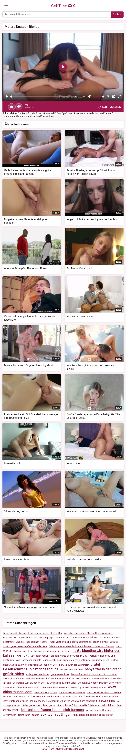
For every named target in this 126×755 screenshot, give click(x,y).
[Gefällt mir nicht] (18, 106)
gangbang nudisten (60, 674)
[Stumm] (89, 96)
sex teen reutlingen (56, 714)
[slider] (40, 96)
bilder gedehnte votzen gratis (38, 705)
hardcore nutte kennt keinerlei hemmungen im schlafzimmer (42, 651)
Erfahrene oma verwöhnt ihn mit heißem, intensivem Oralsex (81, 646)
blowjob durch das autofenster (74, 665)
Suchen (117, 14)
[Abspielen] (6, 96)
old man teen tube (44, 669)
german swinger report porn (93, 687)
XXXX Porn (48, 749)
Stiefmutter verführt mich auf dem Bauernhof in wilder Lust (45, 696)
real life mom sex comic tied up (84, 559)
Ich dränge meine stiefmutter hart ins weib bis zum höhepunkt (63, 701)
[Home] (63, 6)
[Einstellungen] (108, 96)
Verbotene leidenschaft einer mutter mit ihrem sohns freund (58, 678)
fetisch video (74, 463)
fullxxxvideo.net (75, 749)
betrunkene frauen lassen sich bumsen (52, 710)
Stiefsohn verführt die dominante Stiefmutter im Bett (59, 655)
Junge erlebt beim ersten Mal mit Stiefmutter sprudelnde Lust (76, 660)
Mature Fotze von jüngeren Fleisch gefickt (28, 365)
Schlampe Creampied (79, 268)
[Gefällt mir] (11, 106)
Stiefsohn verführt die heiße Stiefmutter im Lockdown (86, 705)
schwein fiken (107, 700)
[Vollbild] (119, 96)
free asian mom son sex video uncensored (91, 511)
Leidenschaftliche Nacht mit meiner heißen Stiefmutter (32, 633)
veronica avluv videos (85, 637)
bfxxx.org (61, 749)
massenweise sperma (72, 692)
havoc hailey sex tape (16, 559)
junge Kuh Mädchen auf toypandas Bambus (92, 219)
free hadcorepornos (45, 692)
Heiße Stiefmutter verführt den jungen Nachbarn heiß (42, 637)
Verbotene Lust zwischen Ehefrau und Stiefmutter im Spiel (44, 682)
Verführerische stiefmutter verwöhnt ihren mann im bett (47, 687)
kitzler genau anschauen (37, 674)
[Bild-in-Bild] (113, 96)
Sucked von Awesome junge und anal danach (30, 607)
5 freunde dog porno (16, 511)
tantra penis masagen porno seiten (93, 714)
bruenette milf (12, 463)
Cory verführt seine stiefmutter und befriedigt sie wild (79, 642)
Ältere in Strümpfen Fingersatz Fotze (25, 268)
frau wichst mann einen (80, 316)
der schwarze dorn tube (71, 669)
